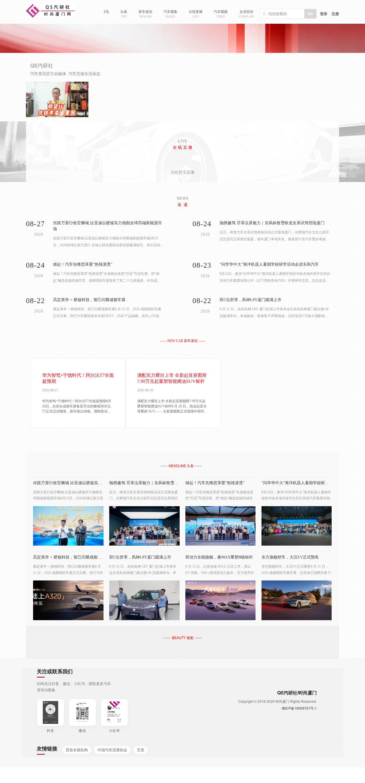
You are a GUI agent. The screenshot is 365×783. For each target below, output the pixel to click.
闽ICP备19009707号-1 (299, 708)
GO (310, 13)
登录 (323, 13)
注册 (335, 13)
